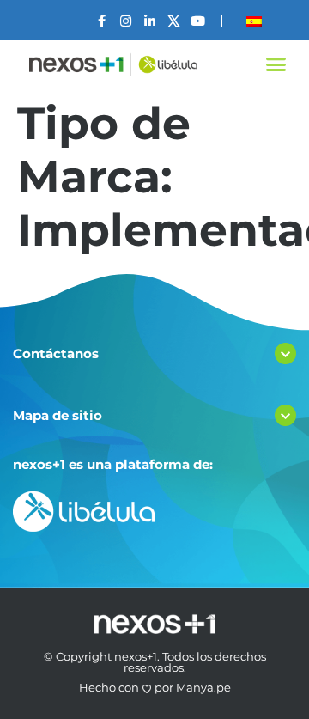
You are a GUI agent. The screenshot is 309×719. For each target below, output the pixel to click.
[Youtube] (197, 21)
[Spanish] (254, 21)
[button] (276, 64)
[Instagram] (125, 21)
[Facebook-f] (101, 21)
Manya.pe (203, 687)
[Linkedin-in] (149, 21)
